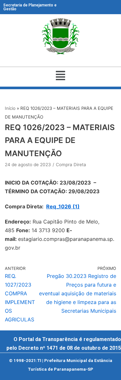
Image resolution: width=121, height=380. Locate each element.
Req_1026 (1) (63, 206)
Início (10, 108)
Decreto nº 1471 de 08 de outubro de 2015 (69, 348)
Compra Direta (71, 164)
